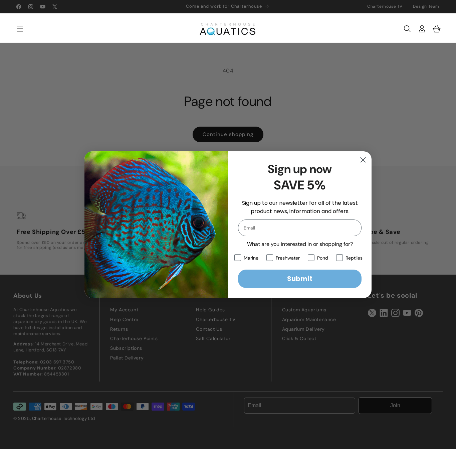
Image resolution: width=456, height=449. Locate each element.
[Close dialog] (363, 160)
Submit (299, 278)
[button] (16, 28)
